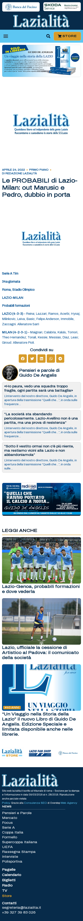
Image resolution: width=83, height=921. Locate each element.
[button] (6, 36)
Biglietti (9, 880)
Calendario (11, 875)
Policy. (6, 803)
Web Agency (69, 803)
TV (4, 890)
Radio (7, 885)
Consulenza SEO (35, 803)
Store (7, 896)
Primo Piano (39, 169)
